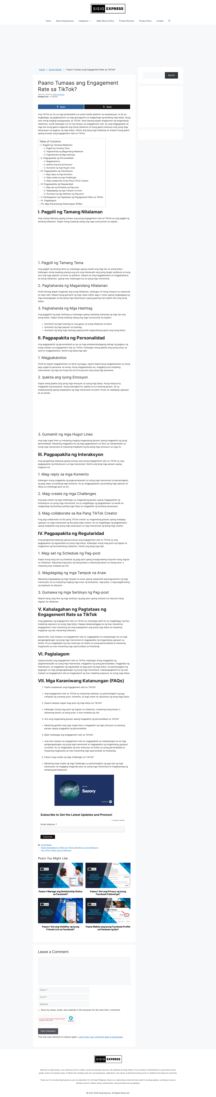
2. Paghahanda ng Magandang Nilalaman (63, 151)
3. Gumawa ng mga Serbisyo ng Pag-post (64, 194)
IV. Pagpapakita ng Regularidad (57, 184)
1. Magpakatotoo (52, 161)
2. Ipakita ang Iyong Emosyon (58, 164)
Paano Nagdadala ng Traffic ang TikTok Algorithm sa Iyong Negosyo (69, 848)
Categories (83, 21)
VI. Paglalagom (48, 200)
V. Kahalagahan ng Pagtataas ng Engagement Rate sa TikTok (72, 197)
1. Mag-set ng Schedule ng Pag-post (61, 187)
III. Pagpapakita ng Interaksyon (57, 171)
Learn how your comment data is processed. (100, 1037)
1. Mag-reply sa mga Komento (58, 174)
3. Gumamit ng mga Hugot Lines (59, 168)
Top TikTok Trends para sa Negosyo (56, 850)
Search (171, 75)
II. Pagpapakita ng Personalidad (57, 158)
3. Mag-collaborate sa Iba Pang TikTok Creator (66, 180)
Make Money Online (105, 21)
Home (48, 21)
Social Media (55, 69)
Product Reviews (126, 21)
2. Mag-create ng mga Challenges (60, 177)
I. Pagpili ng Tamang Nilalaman (56, 145)
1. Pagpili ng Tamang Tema (57, 148)
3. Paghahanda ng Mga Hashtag (59, 154)
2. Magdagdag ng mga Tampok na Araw (63, 190)
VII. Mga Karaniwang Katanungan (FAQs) (61, 204)
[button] (169, 21)
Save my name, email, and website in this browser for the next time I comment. (80, 1010)
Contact (159, 21)
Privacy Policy (145, 21)
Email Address (48, 824)
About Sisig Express (65, 21)
